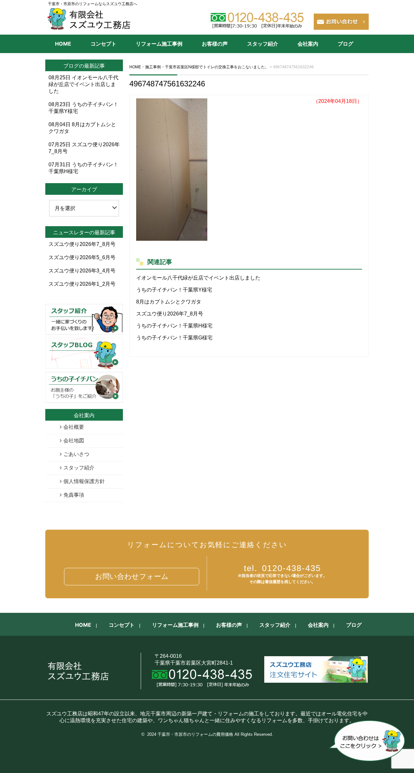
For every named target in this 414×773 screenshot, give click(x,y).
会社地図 (73, 440)
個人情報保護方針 (84, 481)
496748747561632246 (167, 83)
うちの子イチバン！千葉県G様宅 (174, 337)
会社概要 (73, 427)
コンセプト (103, 43)
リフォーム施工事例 (159, 43)
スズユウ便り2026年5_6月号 (82, 257)
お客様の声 (215, 43)
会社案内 (308, 43)
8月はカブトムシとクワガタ (168, 301)
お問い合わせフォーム (132, 576)
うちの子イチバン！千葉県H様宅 (174, 325)
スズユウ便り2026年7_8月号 (169, 313)
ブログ (345, 43)
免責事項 (73, 495)
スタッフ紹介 (262, 43)
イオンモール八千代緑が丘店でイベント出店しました (198, 278)
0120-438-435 (282, 568)
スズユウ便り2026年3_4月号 (82, 270)
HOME (63, 43)
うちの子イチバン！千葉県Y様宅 (174, 290)
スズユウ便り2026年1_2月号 (82, 284)
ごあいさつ (76, 454)
